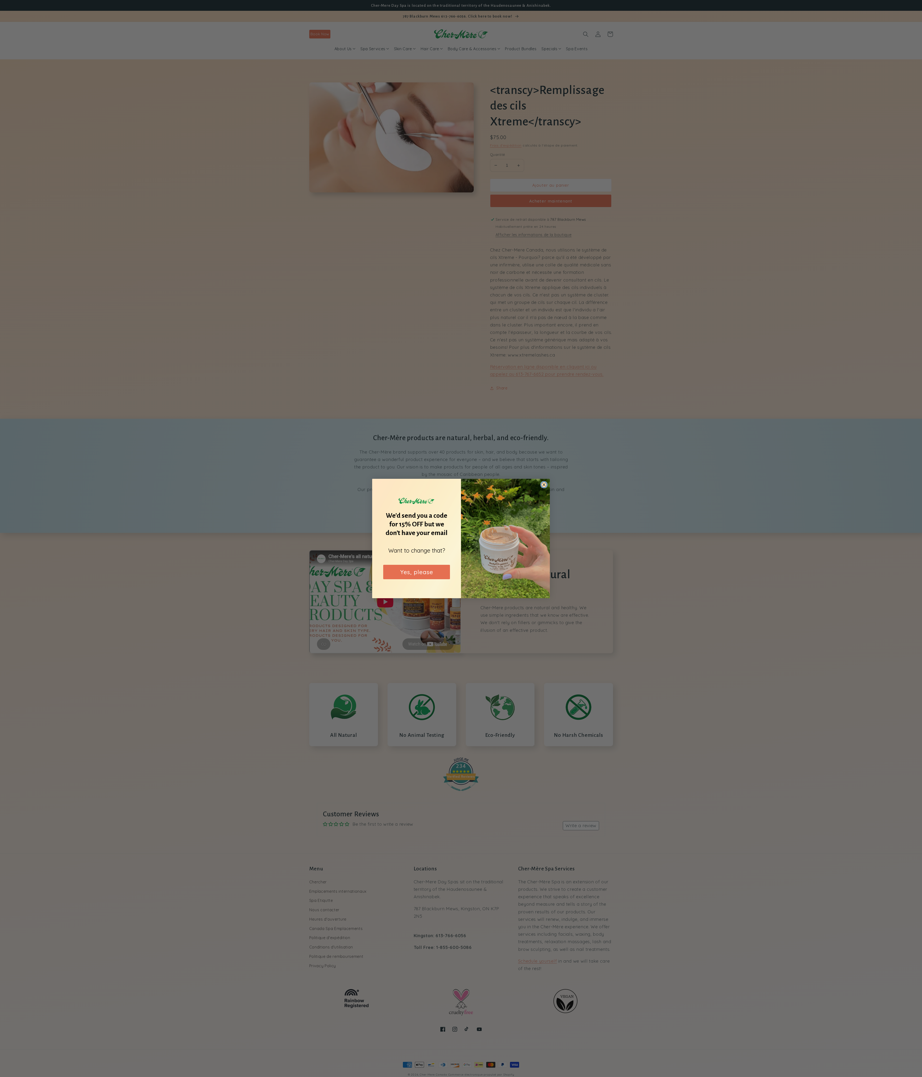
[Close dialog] (544, 485)
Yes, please (416, 572)
